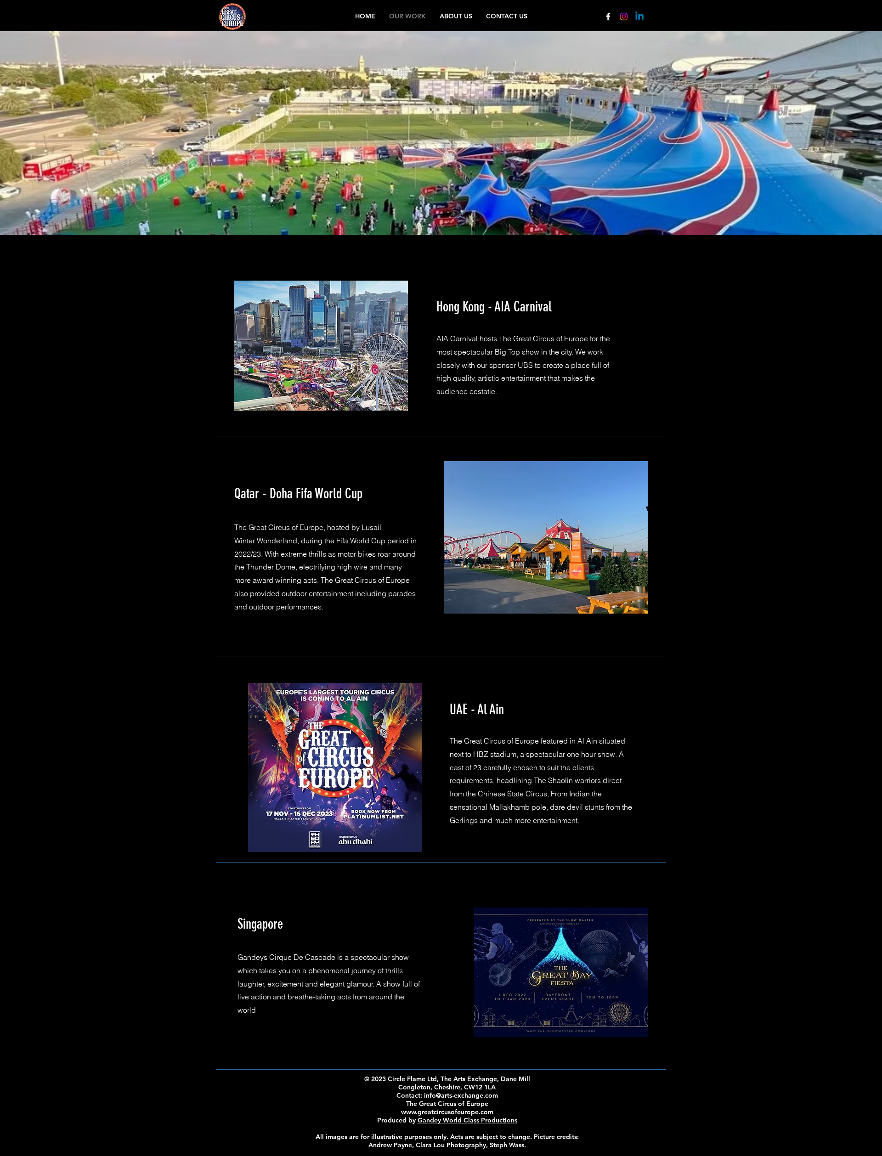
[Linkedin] (639, 16)
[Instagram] (624, 16)
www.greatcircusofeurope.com (447, 1112)
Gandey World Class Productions (467, 1120)
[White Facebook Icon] (608, 16)
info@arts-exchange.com (461, 1095)
